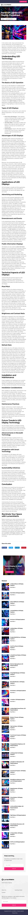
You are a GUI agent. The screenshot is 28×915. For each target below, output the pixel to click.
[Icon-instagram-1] (6, 886)
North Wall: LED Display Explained (17, 592)
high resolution (12, 229)
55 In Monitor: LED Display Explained (18, 690)
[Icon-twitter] (4, 886)
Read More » (13, 587)
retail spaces (14, 301)
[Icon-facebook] (2, 886)
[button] (22, 4)
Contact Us (9, 571)
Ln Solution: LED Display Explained (17, 699)
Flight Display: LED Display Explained (18, 815)
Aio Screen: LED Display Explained (17, 619)
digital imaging (13, 100)
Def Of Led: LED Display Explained (17, 841)
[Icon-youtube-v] (8, 886)
